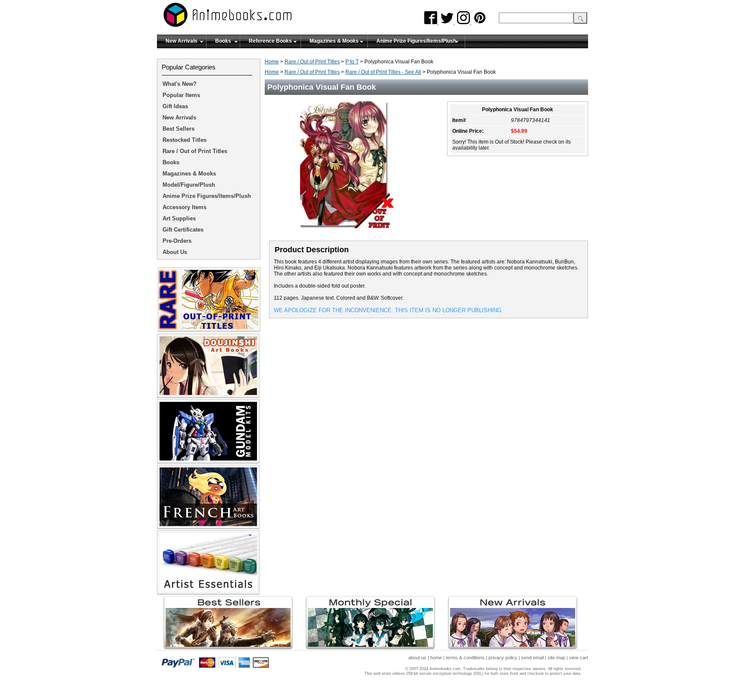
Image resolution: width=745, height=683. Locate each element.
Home (272, 62)
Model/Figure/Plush (189, 185)
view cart (578, 657)
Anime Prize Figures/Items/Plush (416, 41)
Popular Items (181, 95)
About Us (175, 252)
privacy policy (502, 657)
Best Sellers (178, 128)
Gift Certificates (183, 229)
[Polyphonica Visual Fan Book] (351, 233)
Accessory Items (185, 207)
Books (223, 41)
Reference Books (270, 41)
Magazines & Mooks (334, 41)
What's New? (180, 84)
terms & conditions (465, 657)
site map (556, 657)
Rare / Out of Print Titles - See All (383, 72)
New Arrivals (181, 41)
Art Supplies (179, 218)
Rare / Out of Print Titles (312, 62)
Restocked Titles (185, 140)
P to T (352, 62)
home (436, 657)
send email (532, 657)
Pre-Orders (177, 241)
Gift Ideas (175, 106)
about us (417, 657)
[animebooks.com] (262, 17)
